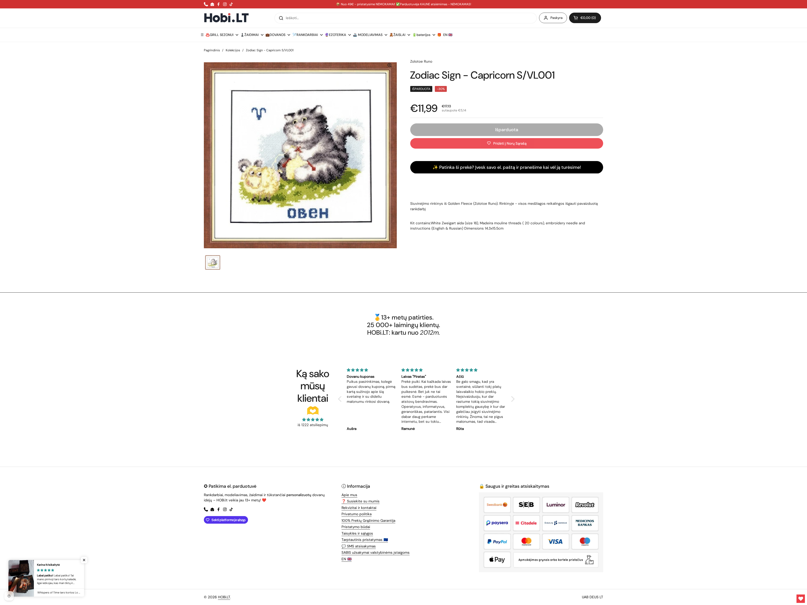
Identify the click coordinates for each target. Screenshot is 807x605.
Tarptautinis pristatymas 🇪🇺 (365, 539)
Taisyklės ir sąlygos (357, 533)
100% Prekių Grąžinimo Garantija (368, 520)
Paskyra (556, 18)
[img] (312, 420)
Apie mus (349, 495)
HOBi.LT (224, 597)
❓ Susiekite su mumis (361, 501)
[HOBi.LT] (226, 18)
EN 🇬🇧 (347, 559)
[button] (585, 18)
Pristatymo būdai (356, 526)
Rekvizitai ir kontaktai (359, 507)
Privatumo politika (357, 514)
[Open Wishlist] (800, 598)
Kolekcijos (233, 50)
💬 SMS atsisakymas (359, 546)
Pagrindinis (212, 50)
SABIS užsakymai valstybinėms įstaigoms (376, 552)
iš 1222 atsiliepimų (313, 425)
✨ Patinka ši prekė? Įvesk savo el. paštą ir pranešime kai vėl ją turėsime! (507, 167)
